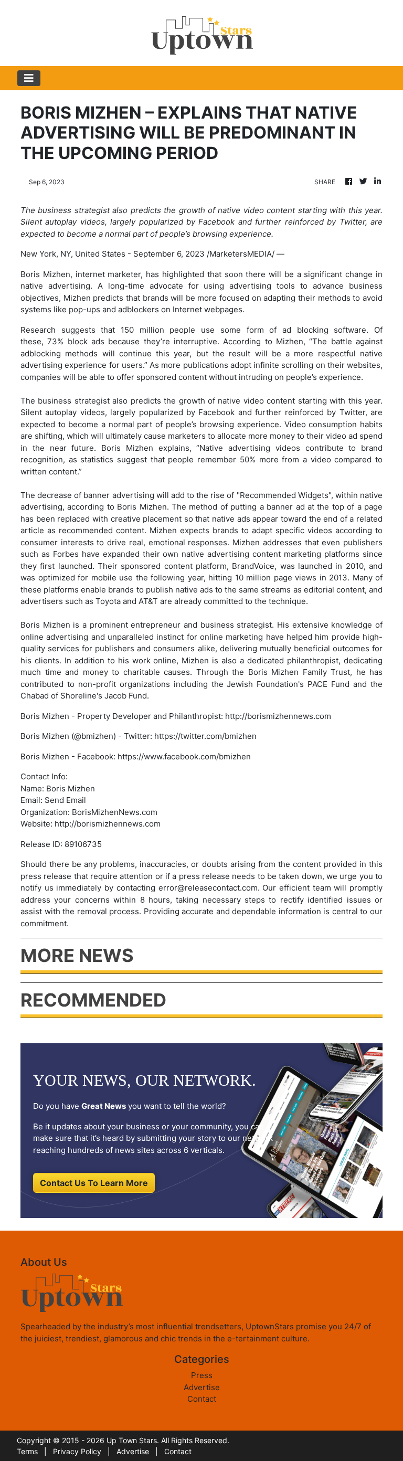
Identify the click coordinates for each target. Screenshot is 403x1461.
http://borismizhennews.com (108, 824)
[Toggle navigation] (28, 78)
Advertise (202, 1387)
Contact (201, 1399)
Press (202, 1375)
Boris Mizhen (45, 274)
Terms (27, 1451)
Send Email (65, 800)
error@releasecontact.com (208, 888)
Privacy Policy (77, 1451)
